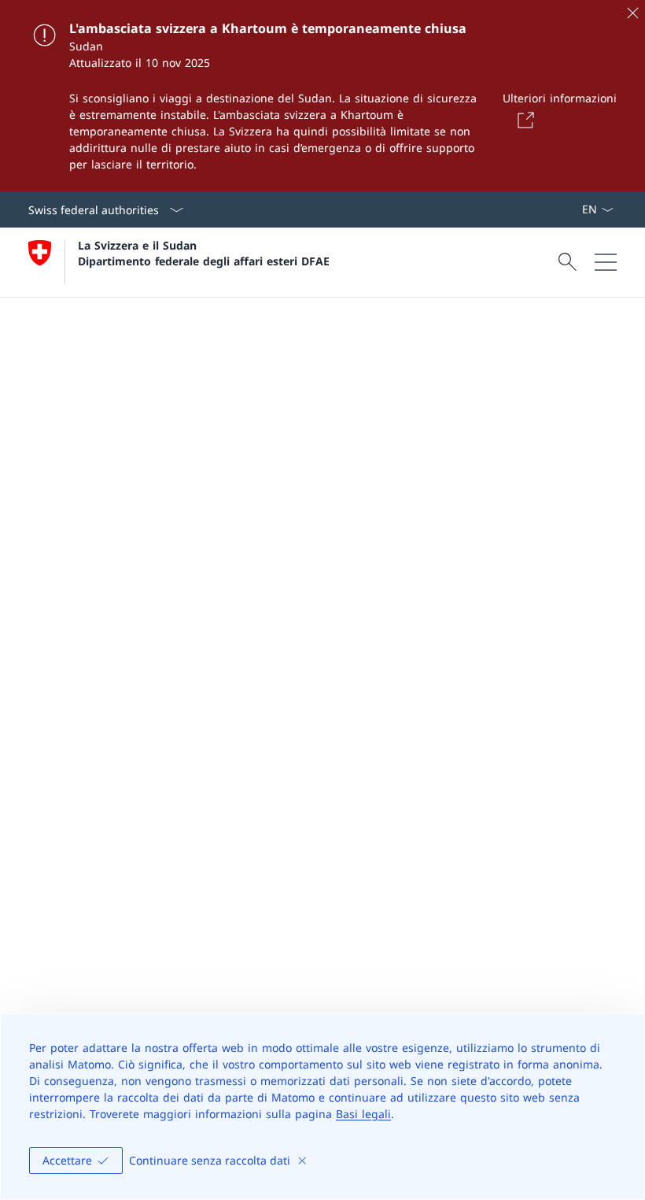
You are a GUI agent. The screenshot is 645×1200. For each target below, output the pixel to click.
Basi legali (363, 1113)
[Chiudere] (632, 12)
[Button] (523, 119)
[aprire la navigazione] (605, 262)
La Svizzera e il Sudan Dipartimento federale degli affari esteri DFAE (204, 253)
